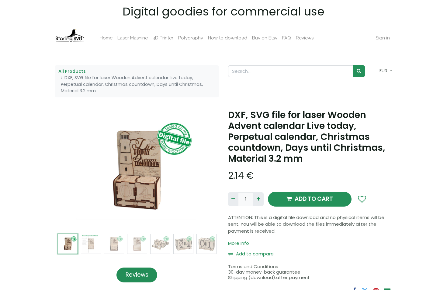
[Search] (359, 71)
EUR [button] (384, 70)
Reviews (137, 275)
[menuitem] (106, 38)
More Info (238, 243)
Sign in (383, 38)
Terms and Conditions (253, 266)
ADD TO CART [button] (314, 199)
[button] (67, 170)
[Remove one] (233, 199)
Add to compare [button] (255, 254)
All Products (72, 71)
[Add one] (258, 199)
